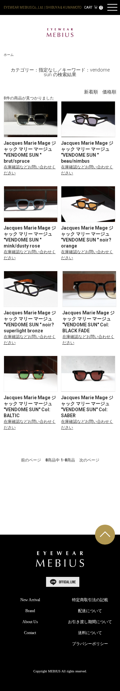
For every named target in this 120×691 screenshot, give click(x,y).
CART (93, 7)
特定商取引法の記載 (90, 600)
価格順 (109, 92)
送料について (90, 632)
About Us (30, 621)
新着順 (91, 92)
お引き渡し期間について (90, 621)
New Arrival (30, 600)
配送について (90, 610)
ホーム (9, 55)
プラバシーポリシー (90, 643)
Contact (30, 632)
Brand (30, 610)
